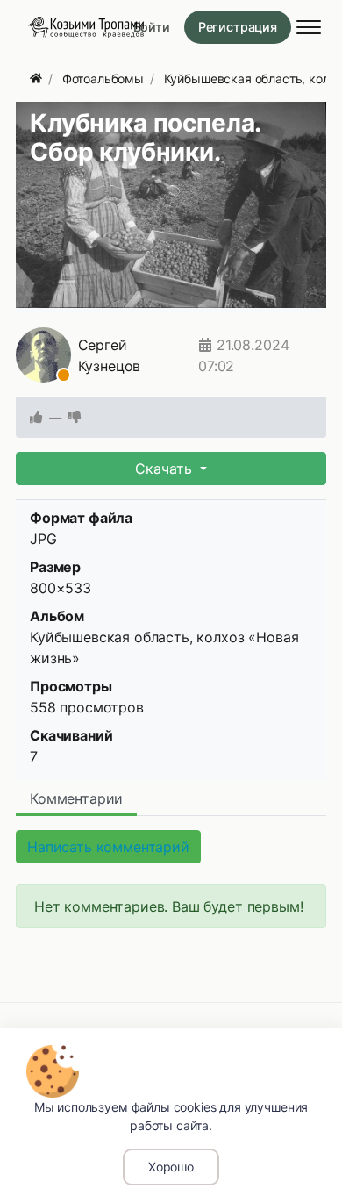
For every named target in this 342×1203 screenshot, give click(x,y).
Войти (151, 26)
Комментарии (76, 798)
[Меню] (308, 27)
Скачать (165, 468)
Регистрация (237, 26)
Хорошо (171, 1166)
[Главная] (36, 78)
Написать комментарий (108, 847)
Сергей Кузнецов (109, 355)
